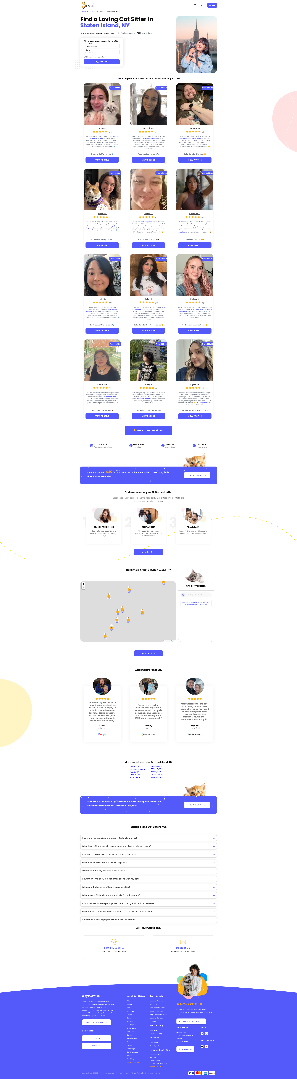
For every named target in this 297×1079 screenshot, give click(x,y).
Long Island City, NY (138, 769)
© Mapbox (172, 641)
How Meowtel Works (157, 1008)
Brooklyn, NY (156, 771)
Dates (88, 50)
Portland (130, 1045)
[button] (142, 612)
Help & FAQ (154, 1030)
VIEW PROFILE (102, 160)
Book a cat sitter (96, 1022)
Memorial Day (155, 1055)
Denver (129, 1018)
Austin (129, 1004)
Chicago (130, 1011)
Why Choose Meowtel (158, 1015)
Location (89, 44)
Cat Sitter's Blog (156, 1034)
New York (130, 1032)
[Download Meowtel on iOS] (202, 1046)
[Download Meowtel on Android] (206, 1046)
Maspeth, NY (156, 769)
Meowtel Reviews (156, 1018)
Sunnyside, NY (156, 777)
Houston (130, 1021)
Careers (153, 1021)
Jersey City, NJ (157, 774)
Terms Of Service (123, 1073)
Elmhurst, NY (135, 775)
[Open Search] (195, 5)
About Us (153, 1004)
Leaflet (166, 641)
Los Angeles (131, 1025)
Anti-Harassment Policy (152, 1073)
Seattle (129, 1056)
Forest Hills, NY (135, 777)
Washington (132, 1059)
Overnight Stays (156, 1046)
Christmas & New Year (158, 1063)
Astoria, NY (134, 772)
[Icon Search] (183, 594)
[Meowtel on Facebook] (202, 1033)
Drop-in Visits (155, 1043)
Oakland (130, 1035)
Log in (202, 5)
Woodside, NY (156, 766)
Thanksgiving (155, 1060)
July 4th (153, 1058)
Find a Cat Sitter (148, 552)
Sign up (212, 5)
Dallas (129, 1015)
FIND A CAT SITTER (197, 475)
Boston (129, 1008)
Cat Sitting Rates (156, 1011)
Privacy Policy (136, 1073)
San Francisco (132, 1052)
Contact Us (183, 949)
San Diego (131, 1049)
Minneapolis (132, 1028)
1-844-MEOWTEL (114, 949)
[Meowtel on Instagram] (206, 1033)
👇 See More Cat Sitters (148, 430)
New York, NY (135, 766)
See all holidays (156, 1066)
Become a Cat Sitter (191, 1021)
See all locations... (134, 1062)
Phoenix (130, 1042)
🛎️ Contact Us (185, 1049)
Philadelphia (132, 1038)
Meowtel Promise (103, 476)
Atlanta (130, 1001)
